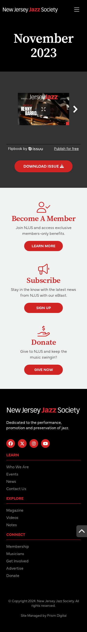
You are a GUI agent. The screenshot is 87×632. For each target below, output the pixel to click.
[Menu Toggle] (76, 10)
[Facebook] (10, 443)
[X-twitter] (22, 443)
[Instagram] (33, 443)
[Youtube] (45, 443)
